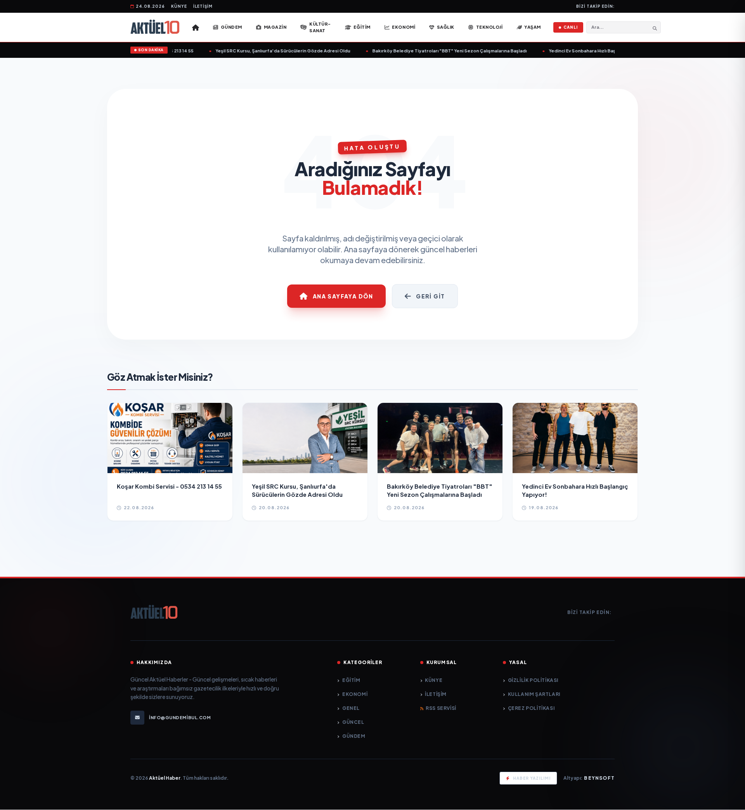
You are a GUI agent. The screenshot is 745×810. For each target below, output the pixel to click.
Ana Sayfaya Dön (343, 296)
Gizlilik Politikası (533, 680)
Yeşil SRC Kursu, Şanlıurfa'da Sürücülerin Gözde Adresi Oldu (270, 50)
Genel (351, 708)
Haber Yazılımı (532, 778)
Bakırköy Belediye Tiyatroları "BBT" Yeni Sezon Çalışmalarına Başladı (437, 50)
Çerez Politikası (531, 708)
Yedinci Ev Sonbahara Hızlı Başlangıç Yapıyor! (586, 50)
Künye (179, 6)
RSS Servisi (441, 708)
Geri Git (430, 296)
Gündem (353, 736)
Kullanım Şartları (534, 694)
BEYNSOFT (599, 778)
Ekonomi (354, 694)
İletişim (203, 6)
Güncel (353, 722)
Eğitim (351, 680)
